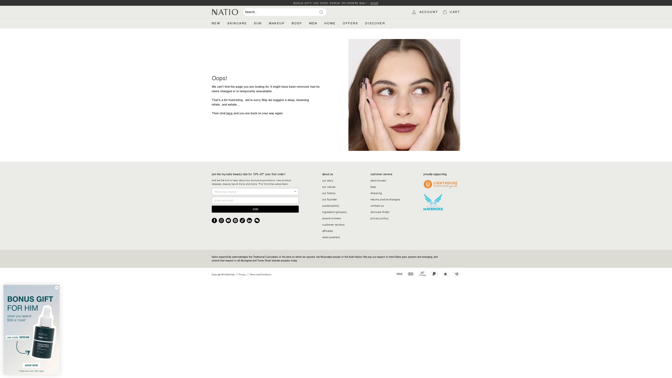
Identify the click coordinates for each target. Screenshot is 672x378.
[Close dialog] (56, 287)
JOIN (255, 209)
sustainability (330, 205)
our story (327, 180)
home (330, 23)
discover (375, 23)
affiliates (327, 230)
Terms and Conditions (260, 274)
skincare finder (380, 211)
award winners (331, 218)
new (216, 23)
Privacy (242, 274)
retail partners (331, 237)
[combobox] (284, 12)
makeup (277, 23)
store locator (378, 180)
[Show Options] (295, 191)
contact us (377, 205)
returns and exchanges (385, 199)
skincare (237, 23)
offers (350, 23)
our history (328, 193)
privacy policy (379, 218)
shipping (376, 193)
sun (258, 23)
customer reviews (333, 224)
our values (328, 186)
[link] (31, 329)
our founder (329, 199)
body (297, 23)
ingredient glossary (334, 211)
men (313, 23)
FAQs (373, 186)
